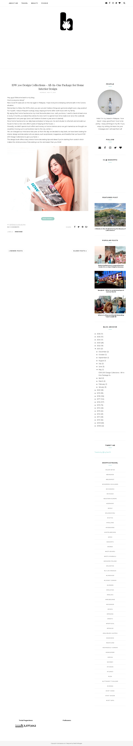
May (100, 370)
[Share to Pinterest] (82, 227)
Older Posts (79, 251)
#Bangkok (110, 474)
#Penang (110, 614)
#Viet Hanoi (110, 691)
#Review (19, 232)
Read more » (48, 219)
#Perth (110, 618)
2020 (99, 390)
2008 (99, 426)
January (101, 387)
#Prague (110, 628)
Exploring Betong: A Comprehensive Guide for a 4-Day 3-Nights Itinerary (111, 266)
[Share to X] (78, 227)
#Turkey (110, 671)
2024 (98, 340)
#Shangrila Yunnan (110, 647)
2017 (98, 399)
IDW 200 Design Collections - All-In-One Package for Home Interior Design (48, 87)
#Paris (110, 609)
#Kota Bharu (110, 551)
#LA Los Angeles (110, 570)
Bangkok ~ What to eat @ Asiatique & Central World (111, 291)
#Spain (110, 657)
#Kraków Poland (110, 561)
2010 (98, 420)
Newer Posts (16, 251)
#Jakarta (110, 542)
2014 (98, 408)
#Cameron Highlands (110, 484)
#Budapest (110, 479)
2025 (98, 337)
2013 (98, 411)
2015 (98, 405)
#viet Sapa (110, 700)
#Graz (110, 508)
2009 (99, 423)
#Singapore (110, 652)
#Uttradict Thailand (110, 681)
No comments (13, 227)
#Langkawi (110, 575)
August (101, 361)
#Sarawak (110, 638)
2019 (98, 393)
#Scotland (110, 643)
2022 (98, 346)
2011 (98, 417)
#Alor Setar (110, 470)
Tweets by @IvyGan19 (103, 452)
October (102, 355)
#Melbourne (110, 599)
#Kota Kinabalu (110, 556)
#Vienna (110, 686)
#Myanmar (110, 604)
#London (110, 585)
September (103, 358)
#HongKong (110, 527)
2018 (98, 396)
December (103, 352)
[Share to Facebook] (74, 227)
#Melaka (110, 594)
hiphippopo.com (61, 743)
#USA (110, 676)
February (102, 384)
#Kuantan (110, 566)
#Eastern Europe (110, 498)
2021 (98, 349)
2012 (98, 414)
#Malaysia (110, 590)
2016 (98, 402)
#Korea (110, 546)
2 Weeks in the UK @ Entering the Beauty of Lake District (110, 229)
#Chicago (110, 494)
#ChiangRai (110, 489)
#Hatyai (110, 518)
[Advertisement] (66, 46)
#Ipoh (110, 537)
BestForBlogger (77, 743)
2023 (98, 343)
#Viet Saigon (110, 695)
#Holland (110, 522)
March (101, 381)
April (100, 378)
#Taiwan (110, 667)
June (100, 367)
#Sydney (110, 662)
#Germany (110, 503)
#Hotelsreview (110, 532)
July (100, 364)
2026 (98, 334)
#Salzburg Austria (110, 633)
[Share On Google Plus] (86, 227)
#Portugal (110, 623)
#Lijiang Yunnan (110, 580)
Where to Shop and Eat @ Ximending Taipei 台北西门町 (111, 315)
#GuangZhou (110, 513)
